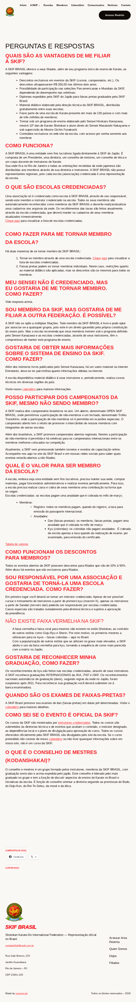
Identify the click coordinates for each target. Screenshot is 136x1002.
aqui (104, 258)
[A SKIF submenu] (39, 5)
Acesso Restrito (114, 15)
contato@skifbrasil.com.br (19, 945)
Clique (97, 258)
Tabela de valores (16, 544)
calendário (29, 389)
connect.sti (21, 993)
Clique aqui (12, 220)
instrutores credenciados (74, 722)
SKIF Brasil (21, 927)
